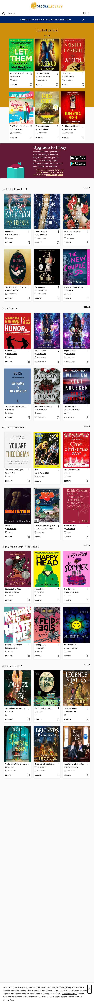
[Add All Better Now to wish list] (87, 656)
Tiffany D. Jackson (72, 592)
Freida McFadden (44, 77)
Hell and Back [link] (40, 351)
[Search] (3, 13)
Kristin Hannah (69, 77)
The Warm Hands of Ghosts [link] (16, 287)
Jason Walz (40, 648)
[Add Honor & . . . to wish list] (28, 362)
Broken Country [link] (42, 126)
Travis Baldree (71, 711)
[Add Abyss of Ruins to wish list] (87, 362)
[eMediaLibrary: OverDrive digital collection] (47, 5)
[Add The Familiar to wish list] (58, 298)
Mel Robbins (16, 77)
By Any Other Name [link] (72, 231)
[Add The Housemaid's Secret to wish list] (82, 137)
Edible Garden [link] (70, 526)
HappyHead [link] (40, 589)
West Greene (11, 529)
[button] (31, 73)
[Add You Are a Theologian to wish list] (28, 481)
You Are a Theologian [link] (14, 470)
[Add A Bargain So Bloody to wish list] (58, 417)
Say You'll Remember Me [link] (20, 126)
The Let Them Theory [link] (19, 74)
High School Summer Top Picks (19, 546)
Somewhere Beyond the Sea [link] (16, 708)
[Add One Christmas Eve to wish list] (87, 481)
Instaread (10, 410)
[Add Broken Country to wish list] (57, 137)
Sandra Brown (12, 354)
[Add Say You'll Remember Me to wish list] (31, 137)
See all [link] (47, 36)
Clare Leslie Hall (43, 129)
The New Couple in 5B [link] (73, 287)
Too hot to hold (47, 30)
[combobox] (42, 13)
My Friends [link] (9, 231)
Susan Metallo (12, 648)
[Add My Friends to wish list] (28, 242)
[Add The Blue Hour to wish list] (58, 242)
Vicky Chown (70, 529)
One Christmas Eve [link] (72, 470)
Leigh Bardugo (42, 290)
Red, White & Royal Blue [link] (74, 764)
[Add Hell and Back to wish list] (58, 362)
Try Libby (24, 19)
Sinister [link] (8, 526)
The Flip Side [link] (40, 645)
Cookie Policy (9, 1000)
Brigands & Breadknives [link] (45, 764)
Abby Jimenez (17, 129)
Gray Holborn (41, 354)
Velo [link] (36, 470)
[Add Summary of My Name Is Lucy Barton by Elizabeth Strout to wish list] (28, 417)
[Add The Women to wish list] (82, 84)
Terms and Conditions (46, 987)
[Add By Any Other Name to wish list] (87, 242)
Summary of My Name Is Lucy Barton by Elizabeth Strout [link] (16, 406)
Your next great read (13, 427)
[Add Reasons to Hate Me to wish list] (28, 656)
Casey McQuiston (72, 767)
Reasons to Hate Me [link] (13, 645)
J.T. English (11, 473)
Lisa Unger (69, 290)
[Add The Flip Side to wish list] (58, 656)
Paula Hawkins (42, 235)
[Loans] (85, 14)
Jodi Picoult (70, 235)
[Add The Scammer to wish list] (87, 600)
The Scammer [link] (69, 589)
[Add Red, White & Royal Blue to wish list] (87, 775)
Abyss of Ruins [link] (70, 351)
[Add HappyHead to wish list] (58, 600)
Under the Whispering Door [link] (16, 764)
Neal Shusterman (72, 648)
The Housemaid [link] (42, 74)
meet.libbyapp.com (54, 174)
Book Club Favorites (13, 189)
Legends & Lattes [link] (71, 708)
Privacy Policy (65, 987)
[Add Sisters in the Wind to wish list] (28, 600)
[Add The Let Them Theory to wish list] (31, 84)
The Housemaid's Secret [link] (72, 126)
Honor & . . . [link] (10, 351)
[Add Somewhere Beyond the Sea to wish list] (28, 719)
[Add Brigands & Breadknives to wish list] (58, 775)
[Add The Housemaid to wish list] (57, 84)
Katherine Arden (12, 290)
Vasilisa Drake (42, 410)
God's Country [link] (70, 406)
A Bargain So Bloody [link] (43, 406)
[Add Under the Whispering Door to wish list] (28, 775)
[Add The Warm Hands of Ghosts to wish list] (28, 298)
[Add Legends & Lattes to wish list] (87, 719)
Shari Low (69, 473)
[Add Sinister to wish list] (28, 537)
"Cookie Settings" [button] (69, 993)
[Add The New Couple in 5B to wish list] (87, 298)
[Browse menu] (90, 13)
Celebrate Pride (11, 666)
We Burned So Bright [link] (43, 708)
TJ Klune (10, 711)
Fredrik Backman (13, 235)
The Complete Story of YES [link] (46, 526)
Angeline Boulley (13, 592)
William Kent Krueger (73, 410)
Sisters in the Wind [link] (13, 589)
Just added (8, 308)
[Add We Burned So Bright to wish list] (58, 719)
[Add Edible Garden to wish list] (87, 537)
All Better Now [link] (70, 645)
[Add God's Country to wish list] (87, 417)
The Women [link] (67, 74)
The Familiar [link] (40, 287)
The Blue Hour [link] (41, 231)
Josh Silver (40, 592)
